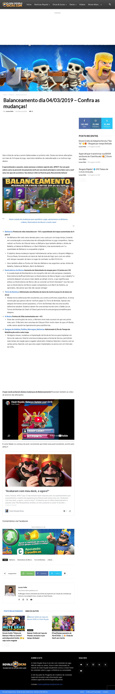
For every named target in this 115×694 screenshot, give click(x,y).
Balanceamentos (57, 630)
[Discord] (81, 665)
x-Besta (50, 560)
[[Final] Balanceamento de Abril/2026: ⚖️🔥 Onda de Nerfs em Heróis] (63, 623)
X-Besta (8, 316)
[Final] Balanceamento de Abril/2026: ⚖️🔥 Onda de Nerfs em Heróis (62, 635)
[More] (64, 573)
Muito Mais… (94, 4)
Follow (95, 118)
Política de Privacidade (93, 692)
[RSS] (99, 665)
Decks (72, 4)
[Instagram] (24, 599)
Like (84, 118)
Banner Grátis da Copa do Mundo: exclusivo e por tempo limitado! (37, 635)
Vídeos (82, 4)
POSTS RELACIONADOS (13, 611)
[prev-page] (3, 645)
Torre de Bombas (12, 292)
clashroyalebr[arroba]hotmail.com (50, 684)
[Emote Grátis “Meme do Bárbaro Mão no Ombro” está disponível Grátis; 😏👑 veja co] (13, 623)
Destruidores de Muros (14, 270)
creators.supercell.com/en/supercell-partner (47, 679)
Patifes (24, 329)
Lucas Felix (9, 111)
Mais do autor (32, 611)
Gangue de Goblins (12, 329)
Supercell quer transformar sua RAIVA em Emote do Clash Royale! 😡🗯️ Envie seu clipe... (95, 156)
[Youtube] (32, 599)
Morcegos (32, 329)
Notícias (11, 95)
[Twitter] (28, 599)
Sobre (82, 692)
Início (29, 4)
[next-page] (7, 645)
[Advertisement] (57, 28)
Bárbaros (8, 232)
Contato (105, 692)
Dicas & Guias (59, 4)
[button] (110, 5)
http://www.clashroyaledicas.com (28, 590)
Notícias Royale (41, 4)
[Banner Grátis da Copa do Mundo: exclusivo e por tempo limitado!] (38, 623)
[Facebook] (20, 599)
